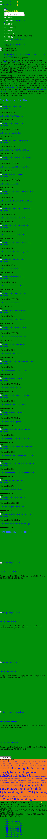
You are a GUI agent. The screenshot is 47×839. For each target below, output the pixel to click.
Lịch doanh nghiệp (29, 788)
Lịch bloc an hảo (9, 780)
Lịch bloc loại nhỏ (4, 782)
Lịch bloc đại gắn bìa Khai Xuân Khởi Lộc (15, 524)
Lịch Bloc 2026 (30, 778)
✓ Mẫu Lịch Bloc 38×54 (13, 832)
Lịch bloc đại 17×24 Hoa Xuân (11, 490)
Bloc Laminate (9, 34)
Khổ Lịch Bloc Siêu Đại (9, 778)
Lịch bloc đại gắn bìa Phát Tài (10, 388)
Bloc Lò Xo (8, 37)
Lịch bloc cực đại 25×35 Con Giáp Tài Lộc (15, 252)
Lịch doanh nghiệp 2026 (16, 792)
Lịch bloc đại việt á (15, 785)
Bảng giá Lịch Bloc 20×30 (8, 621)
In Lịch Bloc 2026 (33, 763)
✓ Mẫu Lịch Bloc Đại (12, 822)
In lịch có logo (17, 768)
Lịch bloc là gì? (22, 782)
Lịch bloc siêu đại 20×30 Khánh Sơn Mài (14, 439)
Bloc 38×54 (8, 30)
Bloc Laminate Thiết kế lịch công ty (15, 761)
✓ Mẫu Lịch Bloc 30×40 (13, 830)
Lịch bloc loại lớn (40, 780)
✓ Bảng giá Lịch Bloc (12, 836)
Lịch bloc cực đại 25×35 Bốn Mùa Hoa (13, 405)
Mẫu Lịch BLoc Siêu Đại (22, 796)
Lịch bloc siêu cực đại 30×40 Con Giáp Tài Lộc (16, 371)
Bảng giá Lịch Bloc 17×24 (8, 671)
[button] (6, 9)
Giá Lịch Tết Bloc (24, 763)
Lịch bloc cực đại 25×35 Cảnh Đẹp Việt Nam (16, 201)
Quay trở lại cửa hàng (16, 39)
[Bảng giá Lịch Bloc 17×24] (11, 662)
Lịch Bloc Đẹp (6, 785)
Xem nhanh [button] (4, 108)
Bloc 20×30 (8, 21)
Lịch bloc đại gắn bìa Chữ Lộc (10, 184)
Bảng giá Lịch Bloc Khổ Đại (8, 721)
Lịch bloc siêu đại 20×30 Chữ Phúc (12, 320)
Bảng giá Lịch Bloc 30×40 (8, 572)
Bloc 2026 (2, 761)
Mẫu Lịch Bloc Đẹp (34, 796)
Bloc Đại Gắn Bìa (10, 14)
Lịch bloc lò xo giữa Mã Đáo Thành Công (14, 167)
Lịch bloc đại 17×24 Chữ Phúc (10, 269)
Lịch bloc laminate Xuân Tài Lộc (11, 286)
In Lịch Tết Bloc (36, 776)
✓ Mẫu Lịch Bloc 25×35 (13, 828)
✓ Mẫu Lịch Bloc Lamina (13, 834)
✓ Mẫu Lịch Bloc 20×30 (13, 826)
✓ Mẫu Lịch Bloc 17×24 (13, 824)
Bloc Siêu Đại (27, 761)
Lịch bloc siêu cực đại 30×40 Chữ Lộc (13, 235)
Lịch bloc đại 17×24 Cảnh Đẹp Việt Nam (14, 150)
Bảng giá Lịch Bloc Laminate (9, 742)
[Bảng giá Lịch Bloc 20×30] (11, 613)
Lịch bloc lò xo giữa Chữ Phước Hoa (13, 337)
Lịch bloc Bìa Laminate (20, 780)
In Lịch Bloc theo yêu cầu (10, 765)
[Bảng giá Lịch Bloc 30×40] (11, 563)
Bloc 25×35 (8, 24)
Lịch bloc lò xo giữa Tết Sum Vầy (12, 507)
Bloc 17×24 (8, 17)
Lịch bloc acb (38, 778)
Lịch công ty (28, 785)
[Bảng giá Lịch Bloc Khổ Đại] (12, 712)
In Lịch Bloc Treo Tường (24, 765)
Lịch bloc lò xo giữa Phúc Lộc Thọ (12, 303)
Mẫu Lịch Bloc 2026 (10, 796)
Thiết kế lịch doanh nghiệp (20, 799)
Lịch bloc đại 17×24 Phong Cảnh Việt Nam (15, 218)
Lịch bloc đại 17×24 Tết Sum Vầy (12, 116)
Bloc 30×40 (8, 27)
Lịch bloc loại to (14, 782)
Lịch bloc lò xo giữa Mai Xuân (10, 133)
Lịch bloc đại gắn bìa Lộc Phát (10, 422)
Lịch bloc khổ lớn (31, 780)
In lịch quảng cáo (20, 775)
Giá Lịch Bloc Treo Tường (12, 763)
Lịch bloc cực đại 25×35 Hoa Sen (11, 354)
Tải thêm (6, 757)
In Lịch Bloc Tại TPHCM (37, 765)
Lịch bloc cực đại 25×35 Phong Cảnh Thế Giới (16, 456)
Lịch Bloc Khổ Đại (11, 87)
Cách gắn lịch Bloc (36, 761)
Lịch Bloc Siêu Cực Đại (33, 782)
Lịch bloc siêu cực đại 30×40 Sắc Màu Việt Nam (17, 473)
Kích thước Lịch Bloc (20, 778)
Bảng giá (7, 40)
